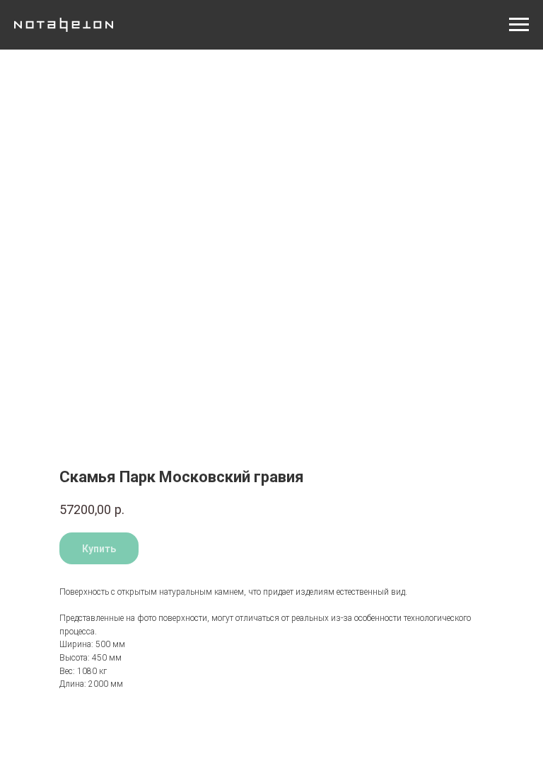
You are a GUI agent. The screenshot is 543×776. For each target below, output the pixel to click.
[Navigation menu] (519, 25)
